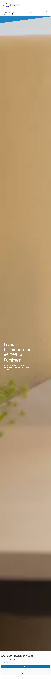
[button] (49, 652)
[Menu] (31, 13)
